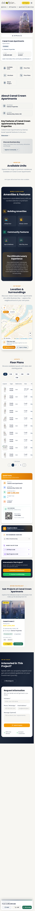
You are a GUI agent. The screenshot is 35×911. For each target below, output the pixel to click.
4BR (17, 377)
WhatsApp (28, 907)
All (5, 374)
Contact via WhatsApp (17, 574)
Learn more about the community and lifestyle (15, 59)
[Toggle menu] (31, 3)
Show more (4, 135)
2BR (22, 374)
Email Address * (22, 705)
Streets (6, 312)
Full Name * (7, 698)
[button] (17, 319)
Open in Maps (23, 347)
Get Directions (10, 347)
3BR (28, 374)
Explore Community (10, 150)
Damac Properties (9, 49)
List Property (26, 3)
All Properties (12, 7)
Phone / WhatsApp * (10, 705)
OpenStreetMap (23, 338)
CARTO (30, 338)
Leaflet (17, 338)
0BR (10, 374)
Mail (7, 907)
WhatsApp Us (9, 681)
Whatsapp (19, 644)
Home (4, 7)
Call (18, 907)
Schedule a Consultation (17, 570)
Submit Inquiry (18, 725)
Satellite (12, 312)
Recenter (8, 338)
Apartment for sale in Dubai (27, 7)
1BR (16, 374)
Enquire (9, 644)
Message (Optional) (10, 712)
